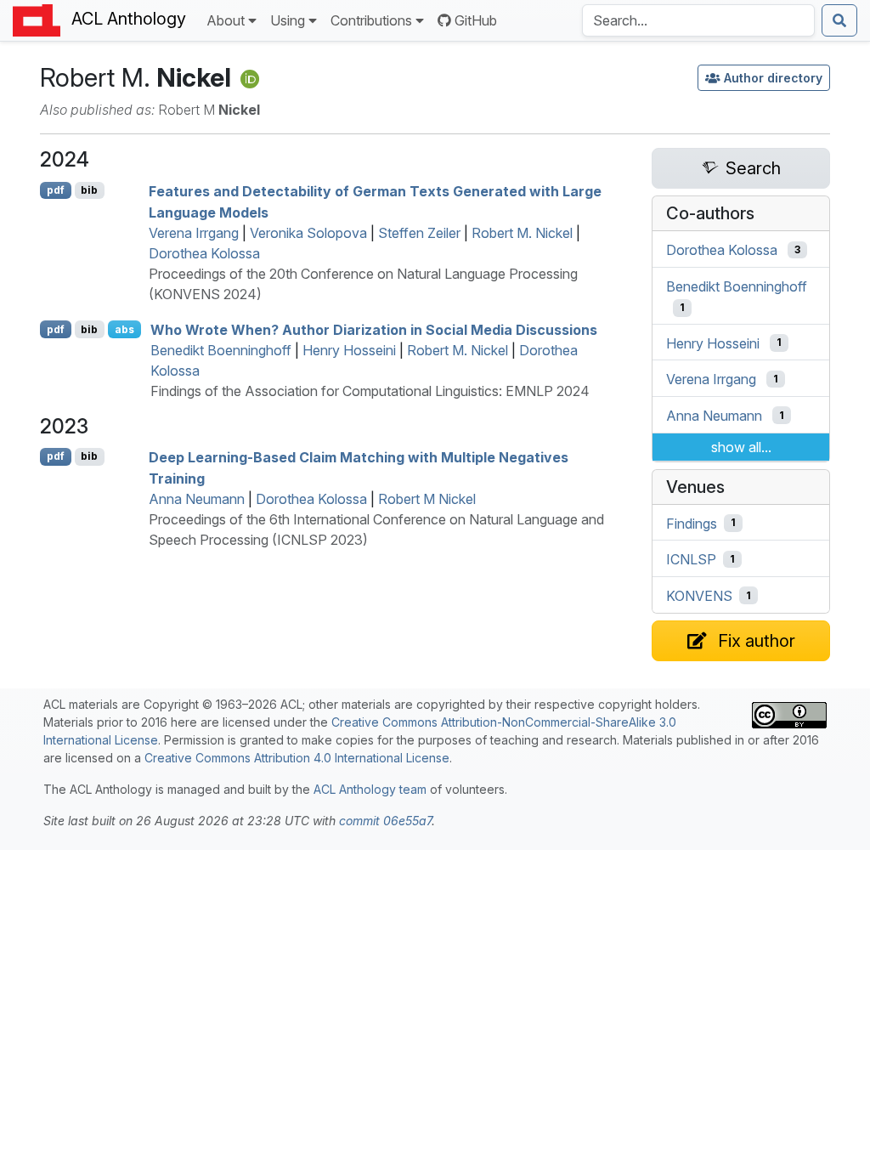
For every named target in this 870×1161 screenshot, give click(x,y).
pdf (56, 190)
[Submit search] (839, 20)
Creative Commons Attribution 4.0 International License (296, 757)
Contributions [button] (371, 20)
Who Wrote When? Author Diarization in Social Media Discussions (373, 329)
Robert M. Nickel (522, 232)
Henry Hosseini (349, 350)
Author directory (773, 78)
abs (124, 329)
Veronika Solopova (308, 232)
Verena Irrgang (194, 232)
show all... (741, 447)
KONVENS (699, 595)
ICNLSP (691, 559)
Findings (691, 522)
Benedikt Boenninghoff (220, 350)
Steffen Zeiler (419, 232)
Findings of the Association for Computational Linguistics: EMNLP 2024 (370, 390)
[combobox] (698, 20)
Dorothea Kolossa (204, 253)
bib (89, 190)
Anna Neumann (197, 498)
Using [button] (287, 20)
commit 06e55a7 (385, 820)
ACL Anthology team (370, 789)
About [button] (225, 20)
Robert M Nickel (427, 498)
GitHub (476, 20)
